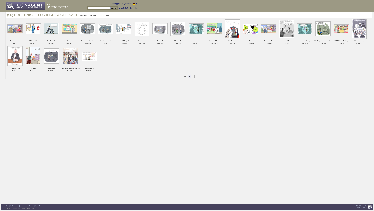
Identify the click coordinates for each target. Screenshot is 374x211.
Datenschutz (14, 206)
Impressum (23, 206)
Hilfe (135, 8)
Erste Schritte (39, 206)
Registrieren (126, 4)
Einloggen (116, 4)
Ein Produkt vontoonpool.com (361, 206)
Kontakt (31, 206)
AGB (7, 206)
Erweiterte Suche (125, 8)
